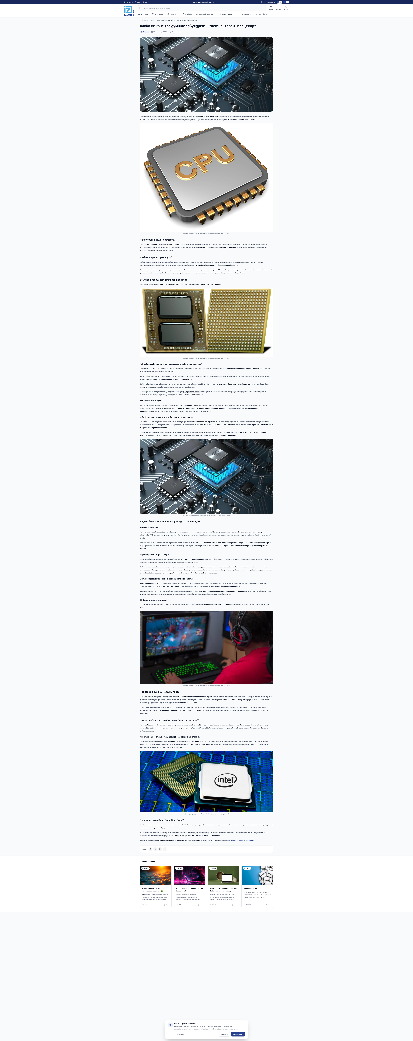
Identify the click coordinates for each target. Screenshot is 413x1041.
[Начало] (140, 20)
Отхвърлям (224, 1034)
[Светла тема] (278, 2)
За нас (139, 2)
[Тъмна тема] (281, 2)
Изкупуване (262, 14)
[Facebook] (150, 849)
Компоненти (227, 14)
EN (287, 2)
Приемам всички (238, 1034)
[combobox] (202, 8)
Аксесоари (245, 14)
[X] (155, 849)
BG (284, 2)
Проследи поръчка (269, 2)
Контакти (129, 2)
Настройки (180, 1034)
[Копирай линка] (165, 849)
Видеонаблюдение (206, 14)
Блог (146, 2)
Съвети (151, 20)
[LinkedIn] (160, 849)
